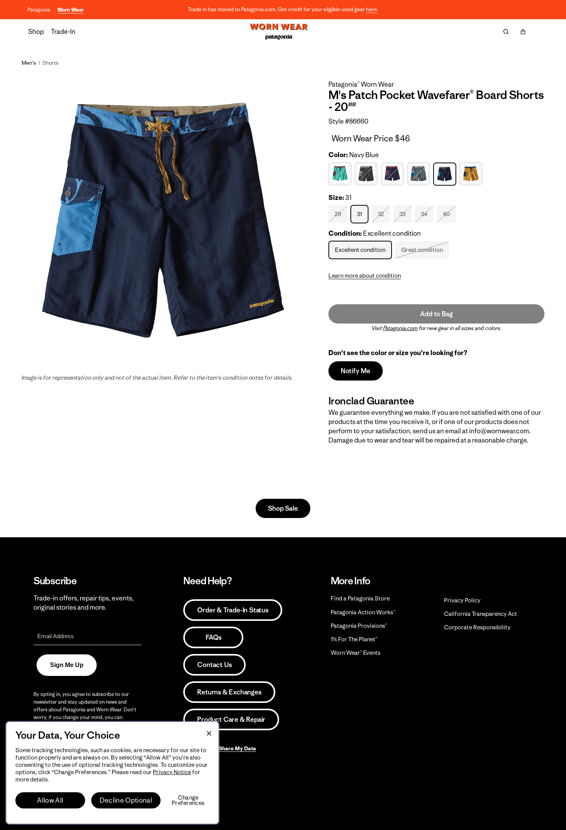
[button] (522, 31)
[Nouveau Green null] (419, 173)
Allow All (50, 800)
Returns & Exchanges (229, 692)
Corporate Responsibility (477, 627)
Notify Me (355, 371)
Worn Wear (70, 10)
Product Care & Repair (231, 719)
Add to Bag (436, 314)
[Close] (209, 733)
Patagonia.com (400, 328)
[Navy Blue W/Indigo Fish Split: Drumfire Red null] (393, 173)
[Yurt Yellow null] (471, 173)
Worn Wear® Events (355, 652)
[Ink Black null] (367, 173)
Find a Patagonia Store (360, 598)
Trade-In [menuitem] (63, 31)
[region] (112, 773)
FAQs (213, 637)
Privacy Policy (462, 600)
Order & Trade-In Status (232, 610)
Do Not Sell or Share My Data (219, 748)
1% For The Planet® (354, 639)
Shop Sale (283, 508)
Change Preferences (188, 800)
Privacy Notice (172, 772)
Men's (29, 62)
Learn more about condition (364, 275)
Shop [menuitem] (36, 31)
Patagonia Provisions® (359, 625)
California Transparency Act (480, 613)
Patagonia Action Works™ (363, 612)
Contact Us (214, 665)
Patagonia (39, 10)
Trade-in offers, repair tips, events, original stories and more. (83, 603)
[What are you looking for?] (505, 31)
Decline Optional (126, 800)
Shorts (50, 62)
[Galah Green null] (340, 173)
